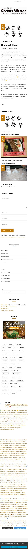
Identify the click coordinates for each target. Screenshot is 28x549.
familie (9, 354)
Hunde (17, 363)
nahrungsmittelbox (16, 373)
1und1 (3, 344)
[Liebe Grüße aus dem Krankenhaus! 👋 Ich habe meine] (14, 423)
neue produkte (5, 377)
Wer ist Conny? (4, 250)
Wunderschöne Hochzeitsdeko (8, 186)
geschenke (4, 360)
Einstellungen (14, 547)
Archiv (3, 289)
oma (19, 377)
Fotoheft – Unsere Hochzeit (8, 163)
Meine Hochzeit (7, 41)
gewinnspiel (13, 360)
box (15, 347)
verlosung (19, 390)
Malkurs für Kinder (5, 304)
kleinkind (11, 367)
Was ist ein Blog (4, 253)
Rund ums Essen (20, 380)
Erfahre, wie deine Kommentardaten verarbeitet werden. (13, 237)
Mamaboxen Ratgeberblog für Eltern (8, 306)
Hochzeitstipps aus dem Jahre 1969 (10, 134)
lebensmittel (4, 370)
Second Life (4, 386)
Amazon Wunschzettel (5, 275)
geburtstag (4, 357)
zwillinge (13, 393)
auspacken (19, 344)
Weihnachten (5, 393)
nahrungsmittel (5, 373)
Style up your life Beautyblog (7, 310)
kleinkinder (19, 367)
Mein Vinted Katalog (5, 278)
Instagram (3, 269)
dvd (3, 354)
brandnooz (22, 347)
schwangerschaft (13, 383)
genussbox (21, 357)
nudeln (13, 377)
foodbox (16, 354)
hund (11, 363)
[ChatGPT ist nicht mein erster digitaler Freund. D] (14, 482)
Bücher (13, 350)
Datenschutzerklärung (5, 256)
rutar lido (4, 383)
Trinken (20, 386)
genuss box (13, 357)
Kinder (3, 367)
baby (3, 347)
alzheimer (11, 344)
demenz (20, 350)
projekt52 (4, 380)
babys (9, 347)
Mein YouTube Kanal (5, 272)
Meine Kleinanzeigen (5, 281)
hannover (4, 363)
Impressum (3, 262)
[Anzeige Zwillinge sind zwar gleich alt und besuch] (14, 453)
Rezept (11, 380)
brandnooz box (5, 350)
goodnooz (21, 360)
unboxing (4, 390)
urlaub (11, 390)
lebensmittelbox (14, 370)
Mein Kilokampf (4, 308)
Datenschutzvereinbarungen (6, 259)
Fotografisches (7, 160)
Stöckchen (13, 386)
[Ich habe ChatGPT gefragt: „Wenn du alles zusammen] (14, 512)
